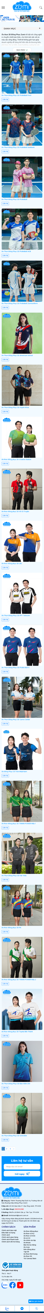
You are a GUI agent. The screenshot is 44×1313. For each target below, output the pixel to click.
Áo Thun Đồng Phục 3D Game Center (16, 720)
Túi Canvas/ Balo (30, 1258)
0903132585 (19, 1209)
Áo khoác (27, 1243)
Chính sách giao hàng (10, 1237)
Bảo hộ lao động (30, 1245)
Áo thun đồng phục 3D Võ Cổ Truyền (15, 511)
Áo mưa (27, 1247)
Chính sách (6, 1235)
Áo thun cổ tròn (29, 1236)
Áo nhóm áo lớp (30, 1240)
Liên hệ (5, 99)
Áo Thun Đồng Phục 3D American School (17, 355)
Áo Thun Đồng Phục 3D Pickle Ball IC (16, 668)
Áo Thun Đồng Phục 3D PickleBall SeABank (18, 147)
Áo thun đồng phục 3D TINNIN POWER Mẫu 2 (19, 980)
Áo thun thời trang (30, 1254)
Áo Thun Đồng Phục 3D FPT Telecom (16, 615)
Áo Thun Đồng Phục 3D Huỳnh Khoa (15, 407)
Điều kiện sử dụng (8, 1233)
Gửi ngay (20, 1174)
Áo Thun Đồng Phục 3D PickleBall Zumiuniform (20, 303)
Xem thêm (20, 50)
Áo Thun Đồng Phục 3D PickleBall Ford (16, 95)
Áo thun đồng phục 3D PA (11, 928)
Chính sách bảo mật (9, 1230)
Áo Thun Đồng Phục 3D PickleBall (14, 199)
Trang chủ (7, 19)
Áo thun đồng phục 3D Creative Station (16, 459)
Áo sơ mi (27, 1238)
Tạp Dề (26, 1252)
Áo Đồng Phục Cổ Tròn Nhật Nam (14, 772)
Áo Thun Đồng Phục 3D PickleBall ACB (16, 251)
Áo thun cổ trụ (29, 1233)
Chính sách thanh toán (10, 1239)
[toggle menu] (3, 7)
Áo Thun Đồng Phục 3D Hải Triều (14, 876)
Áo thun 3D (28, 1256)
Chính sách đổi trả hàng (11, 1242)
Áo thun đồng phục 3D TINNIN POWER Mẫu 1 (19, 824)
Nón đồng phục (29, 1249)
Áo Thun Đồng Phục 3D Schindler (14, 1136)
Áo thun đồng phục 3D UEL (12, 563)
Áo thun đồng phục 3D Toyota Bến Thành (17, 1032)
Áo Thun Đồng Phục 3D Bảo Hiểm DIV (16, 1084)
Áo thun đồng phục (31, 1231)
